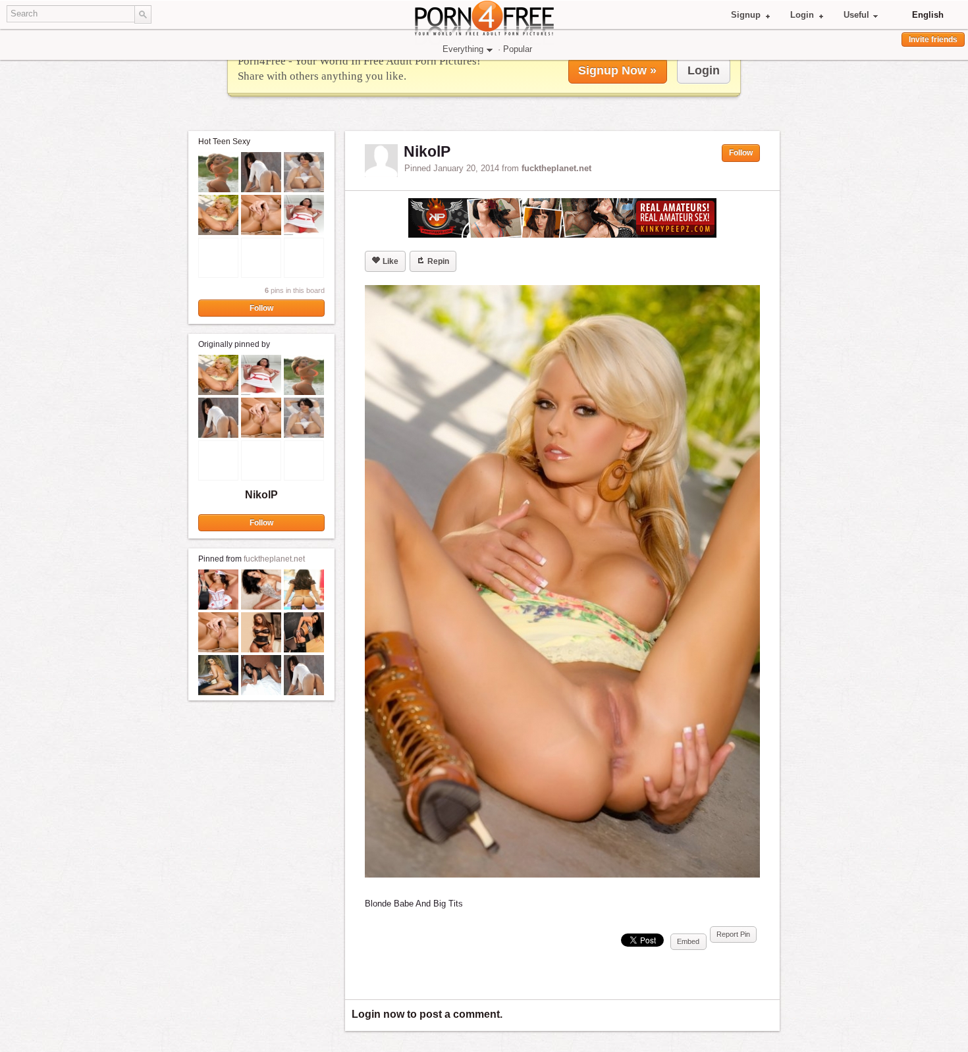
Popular (517, 49)
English (928, 15)
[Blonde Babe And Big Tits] (562, 581)
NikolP (261, 494)
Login (802, 15)
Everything (463, 49)
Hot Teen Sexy (224, 141)
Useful (856, 15)
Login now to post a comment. (427, 1014)
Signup (746, 15)
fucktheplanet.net (274, 559)
